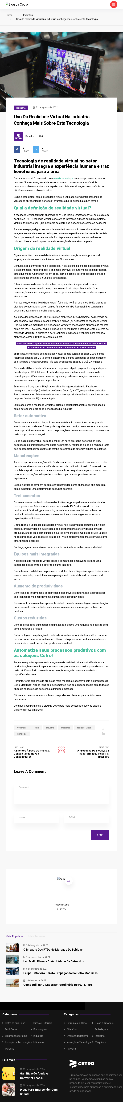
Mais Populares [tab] (15, 936)
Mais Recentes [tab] (36, 936)
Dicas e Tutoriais (42, 1023)
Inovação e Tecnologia (17, 1042)
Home (9, 15)
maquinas (65, 728)
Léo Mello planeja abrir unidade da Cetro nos (53, 961)
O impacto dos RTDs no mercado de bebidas (52, 949)
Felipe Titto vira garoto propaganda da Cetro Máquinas (60, 973)
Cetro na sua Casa (15, 1023)
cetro (31, 136)
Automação (22, 728)
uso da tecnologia (63, 178)
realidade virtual (84, 728)
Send (100, 835)
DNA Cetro (11, 1029)
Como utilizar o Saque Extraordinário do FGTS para (58, 984)
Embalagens (40, 1029)
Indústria (28, 15)
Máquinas (38, 1042)
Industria (50, 728)
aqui (23, 695)
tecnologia (21, 734)
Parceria (9, 1048)
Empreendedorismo (16, 1035)
